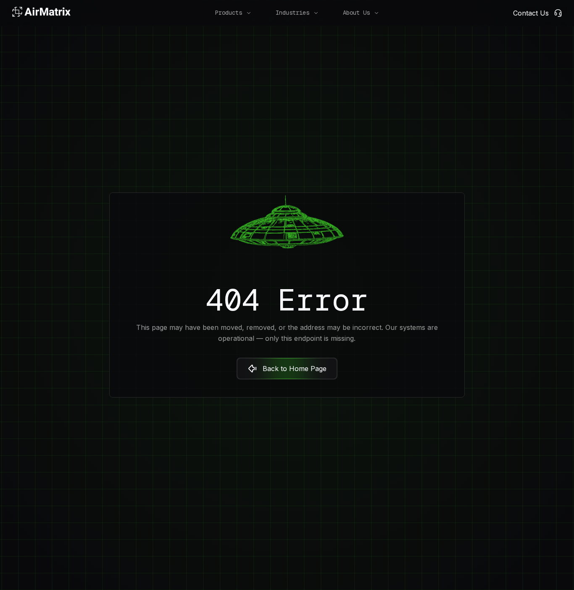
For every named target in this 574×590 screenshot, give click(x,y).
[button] (228, 13)
